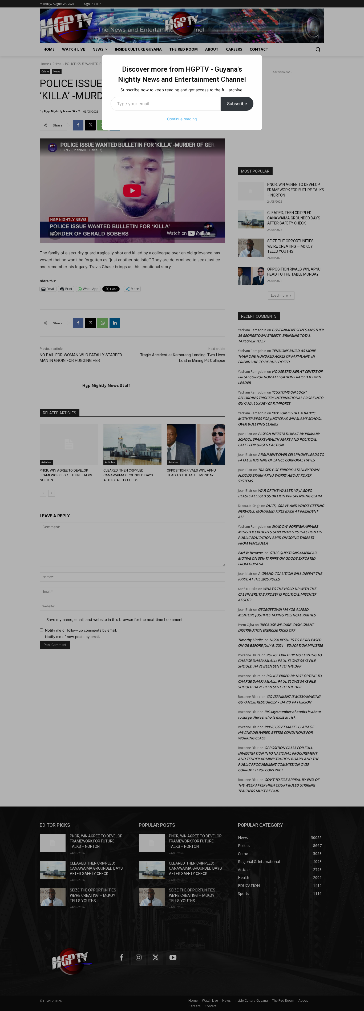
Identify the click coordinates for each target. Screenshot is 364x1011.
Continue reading (182, 119)
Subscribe (237, 103)
